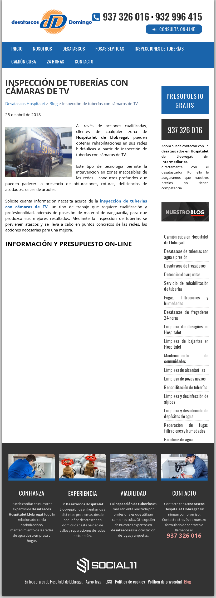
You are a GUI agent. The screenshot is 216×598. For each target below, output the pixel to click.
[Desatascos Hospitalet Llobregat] (31, 479)
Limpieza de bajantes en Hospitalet (186, 344)
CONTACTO (84, 61)
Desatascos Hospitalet (25, 103)
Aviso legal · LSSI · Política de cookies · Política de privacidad (134, 582)
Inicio (16, 48)
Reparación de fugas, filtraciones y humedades (186, 428)
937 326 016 (126, 16)
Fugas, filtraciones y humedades (186, 300)
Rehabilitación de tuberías (185, 387)
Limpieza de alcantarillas (184, 370)
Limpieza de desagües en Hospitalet (186, 329)
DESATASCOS (73, 48)
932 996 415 (178, 16)
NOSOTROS (42, 48)
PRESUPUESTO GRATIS (185, 101)
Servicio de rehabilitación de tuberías (186, 286)
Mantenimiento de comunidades (186, 358)
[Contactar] (184, 479)
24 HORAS (55, 61)
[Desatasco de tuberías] (82, 479)
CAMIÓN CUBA (23, 61)
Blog (54, 103)
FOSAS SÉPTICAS (109, 48)
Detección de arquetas (182, 274)
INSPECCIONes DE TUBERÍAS (159, 48)
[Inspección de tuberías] (133, 479)
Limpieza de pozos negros (184, 378)
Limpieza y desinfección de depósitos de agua (186, 413)
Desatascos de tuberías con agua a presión (186, 254)
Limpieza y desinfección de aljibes (186, 399)
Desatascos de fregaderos (184, 265)
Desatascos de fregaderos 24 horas (186, 315)
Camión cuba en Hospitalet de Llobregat (186, 239)
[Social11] (108, 564)
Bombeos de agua (178, 439)
